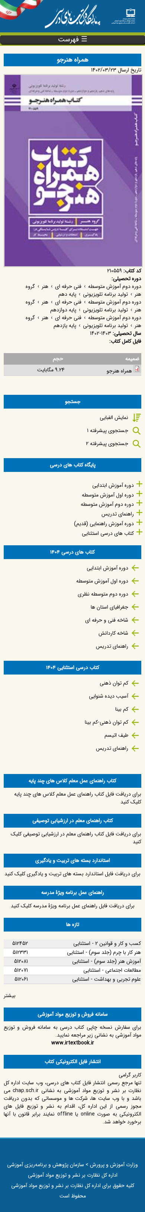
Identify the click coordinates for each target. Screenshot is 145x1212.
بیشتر (10, 996)
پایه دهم (67, 294)
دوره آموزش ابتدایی (113, 485)
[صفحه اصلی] (123, 14)
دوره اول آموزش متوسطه (108, 495)
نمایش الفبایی (114, 417)
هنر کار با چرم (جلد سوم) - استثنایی (104, 952)
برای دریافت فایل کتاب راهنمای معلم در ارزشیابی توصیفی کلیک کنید (76, 838)
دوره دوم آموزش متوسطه (114, 286)
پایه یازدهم (65, 325)
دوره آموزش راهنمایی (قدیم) (104, 524)
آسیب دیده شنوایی (108, 696)
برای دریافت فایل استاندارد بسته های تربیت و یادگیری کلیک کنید (72, 874)
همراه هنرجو (119, 371)
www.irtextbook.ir (72, 1043)
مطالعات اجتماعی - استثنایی (112, 970)
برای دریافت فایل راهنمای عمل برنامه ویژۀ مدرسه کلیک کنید (73, 906)
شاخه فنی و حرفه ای (106, 620)
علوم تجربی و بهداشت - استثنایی (106, 979)
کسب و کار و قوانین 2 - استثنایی (107, 943)
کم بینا (121, 709)
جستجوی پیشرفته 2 (107, 444)
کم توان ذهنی (114, 683)
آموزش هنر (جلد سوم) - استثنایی (106, 961)
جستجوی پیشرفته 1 (107, 430)
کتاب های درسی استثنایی (108, 533)
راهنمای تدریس (118, 514)
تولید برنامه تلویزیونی (105, 294)
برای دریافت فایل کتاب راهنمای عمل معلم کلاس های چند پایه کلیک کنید (77, 798)
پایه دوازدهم (63, 310)
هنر (45, 286)
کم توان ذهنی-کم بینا (106, 722)
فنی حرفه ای (68, 286)
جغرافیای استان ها (109, 607)
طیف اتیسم (116, 735)
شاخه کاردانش (113, 633)
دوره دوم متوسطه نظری (103, 594)
